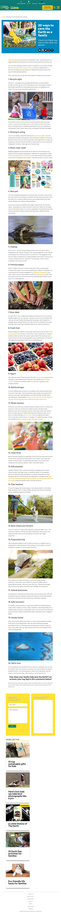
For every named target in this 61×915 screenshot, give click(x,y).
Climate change (12, 60)
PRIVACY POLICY (30, 896)
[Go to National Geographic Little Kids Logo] (14, 8)
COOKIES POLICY (30, 899)
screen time (39, 377)
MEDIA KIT (30, 901)
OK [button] (12, 726)
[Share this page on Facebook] (42, 50)
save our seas (27, 415)
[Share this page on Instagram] (49, 50)
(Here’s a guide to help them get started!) (30, 419)
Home (3, 17)
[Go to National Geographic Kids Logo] (5, 7)
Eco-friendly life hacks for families (17, 882)
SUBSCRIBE (30, 908)
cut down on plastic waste (41, 135)
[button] (54, 7)
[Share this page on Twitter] (45, 50)
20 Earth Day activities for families (15, 853)
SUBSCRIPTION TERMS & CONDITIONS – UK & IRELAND (31, 911)
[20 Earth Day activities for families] (18, 840)
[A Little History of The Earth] (18, 812)
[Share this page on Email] (39, 50)
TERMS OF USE (31, 906)
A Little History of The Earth (17, 824)
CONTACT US (30, 894)
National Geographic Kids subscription (19, 155)
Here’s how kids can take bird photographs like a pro (17, 795)
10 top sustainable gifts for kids (17, 764)
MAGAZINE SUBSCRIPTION (48, 7)
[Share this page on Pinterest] (52, 50)
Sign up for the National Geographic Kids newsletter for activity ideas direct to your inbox (30, 478)
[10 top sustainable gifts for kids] (18, 750)
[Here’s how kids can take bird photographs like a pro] (18, 780)
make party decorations (40, 272)
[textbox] (17, 704)
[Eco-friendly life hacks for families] (18, 870)
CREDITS (30, 903)
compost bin (41, 274)
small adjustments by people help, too (22, 67)
